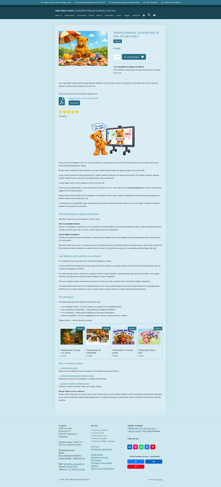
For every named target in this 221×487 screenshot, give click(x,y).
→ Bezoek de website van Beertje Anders (74, 384)
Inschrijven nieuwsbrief (101, 449)
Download (74, 103)
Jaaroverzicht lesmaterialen (102, 468)
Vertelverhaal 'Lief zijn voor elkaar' (70, 351)
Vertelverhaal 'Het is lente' (147, 351)
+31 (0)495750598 (76, 469)
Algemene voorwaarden (101, 463)
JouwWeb (159, 479)
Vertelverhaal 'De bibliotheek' (93, 351)
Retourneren (96, 460)
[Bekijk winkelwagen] (154, 15)
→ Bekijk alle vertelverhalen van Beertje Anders (76, 376)
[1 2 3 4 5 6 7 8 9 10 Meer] (117, 57)
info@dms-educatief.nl (74, 464)
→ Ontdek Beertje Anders (68, 368)
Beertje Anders (135, 431)
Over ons (95, 446)
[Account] (143, 15)
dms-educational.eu (147, 428)
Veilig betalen (97, 454)
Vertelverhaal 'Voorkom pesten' (122, 351)
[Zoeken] (149, 15)
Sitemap (94, 466)
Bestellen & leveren (99, 457)
